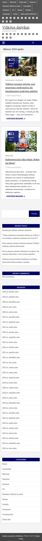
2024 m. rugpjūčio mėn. (11, 393)
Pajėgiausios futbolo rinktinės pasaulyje (17, 230)
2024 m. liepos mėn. (9, 398)
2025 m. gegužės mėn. (10, 352)
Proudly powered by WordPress (12, 536)
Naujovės (33, 2)
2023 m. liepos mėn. (9, 433)
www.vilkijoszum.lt (14, 95)
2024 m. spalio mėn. (9, 382)
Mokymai (13, 2)
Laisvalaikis (27, 6)
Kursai (5, 2)
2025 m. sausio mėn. (10, 372)
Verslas (15, 14)
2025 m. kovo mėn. (9, 362)
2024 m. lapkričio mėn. (11, 377)
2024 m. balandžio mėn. (11, 403)
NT (13, 10)
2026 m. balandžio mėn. (11, 302)
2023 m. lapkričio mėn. (11, 418)
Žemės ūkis (23, 2)
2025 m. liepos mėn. (9, 342)
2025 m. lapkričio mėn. (11, 322)
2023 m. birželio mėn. (10, 438)
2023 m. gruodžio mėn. (11, 413)
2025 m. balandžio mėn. (11, 357)
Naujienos (6, 10)
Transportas (6, 14)
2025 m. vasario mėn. (10, 367)
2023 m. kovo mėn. (9, 448)
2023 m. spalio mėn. (9, 423)
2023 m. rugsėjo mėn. (10, 428)
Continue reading (20, 118)
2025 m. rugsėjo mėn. (10, 332)
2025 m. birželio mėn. (10, 347)
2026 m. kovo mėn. (9, 307)
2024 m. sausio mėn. (10, 408)
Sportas (19, 10)
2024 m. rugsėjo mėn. (10, 387)
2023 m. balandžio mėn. (11, 443)
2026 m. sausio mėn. (10, 312)
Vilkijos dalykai (15, 27)
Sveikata (28, 10)
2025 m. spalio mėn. (9, 327)
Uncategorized (7, 514)
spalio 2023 (12, 63)
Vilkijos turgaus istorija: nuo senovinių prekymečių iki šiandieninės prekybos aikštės (21, 88)
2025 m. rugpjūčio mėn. (11, 337)
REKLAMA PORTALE (29, 14)
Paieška (34, 214)
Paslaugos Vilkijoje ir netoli (11, 6)
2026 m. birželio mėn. (10, 292)
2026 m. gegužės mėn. (10, 297)
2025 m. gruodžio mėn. (11, 317)
